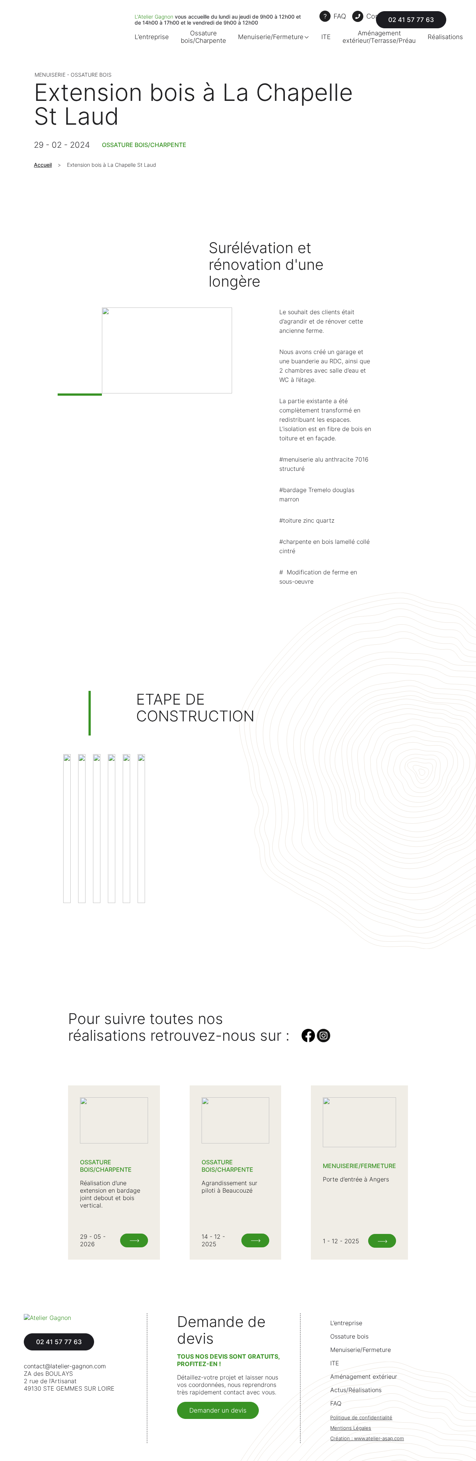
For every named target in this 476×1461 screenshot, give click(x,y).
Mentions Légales (350, 1428)
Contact (378, 16)
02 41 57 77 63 (411, 19)
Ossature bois (349, 1336)
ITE (326, 37)
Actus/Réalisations (356, 1390)
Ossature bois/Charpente (203, 36)
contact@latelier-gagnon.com (65, 1366)
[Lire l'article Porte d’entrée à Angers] (382, 1241)
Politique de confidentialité (361, 1417)
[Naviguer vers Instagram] (323, 1040)
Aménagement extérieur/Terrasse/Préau (379, 36)
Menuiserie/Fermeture (270, 37)
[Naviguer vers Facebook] (309, 1040)
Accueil (43, 165)
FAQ (340, 16)
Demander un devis (218, 1410)
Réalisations (445, 37)
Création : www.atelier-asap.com (367, 1438)
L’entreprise (152, 37)
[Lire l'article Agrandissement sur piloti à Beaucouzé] (255, 1240)
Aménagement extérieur (363, 1376)
